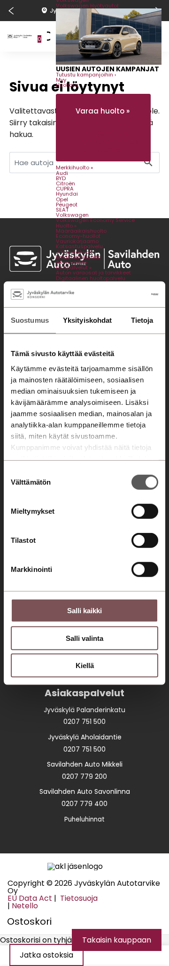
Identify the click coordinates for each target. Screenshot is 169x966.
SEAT (62, 209)
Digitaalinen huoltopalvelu (90, 278)
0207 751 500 (84, 721)
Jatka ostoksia (46, 955)
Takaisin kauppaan (116, 940)
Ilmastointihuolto (78, 257)
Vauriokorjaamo (77, 241)
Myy (61, 80)
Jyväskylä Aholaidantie (85, 737)
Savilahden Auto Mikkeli (85, 764)
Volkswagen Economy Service (95, 220)
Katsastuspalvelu (79, 246)
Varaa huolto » (103, 111)
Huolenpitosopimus (103, 141)
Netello (25, 905)
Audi (62, 173)
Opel (62, 199)
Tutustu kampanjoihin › (86, 74)
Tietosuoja (78, 898)
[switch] (144, 511)
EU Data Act (30, 898)
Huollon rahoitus (98, 133)
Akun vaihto (71, 262)
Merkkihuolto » (74, 167)
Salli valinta (84, 638)
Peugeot (66, 204)
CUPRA (65, 188)
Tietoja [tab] (142, 320)
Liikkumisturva (94, 150)
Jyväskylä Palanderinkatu (84, 710)
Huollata (67, 85)
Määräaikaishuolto (81, 231)
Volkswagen (72, 215)
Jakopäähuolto (76, 252)
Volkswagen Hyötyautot (87, 5)
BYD (61, 178)
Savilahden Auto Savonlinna (84, 791)
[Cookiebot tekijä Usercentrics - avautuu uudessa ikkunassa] (119, 294)
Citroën (65, 183)
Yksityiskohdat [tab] (87, 320)
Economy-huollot (78, 236)
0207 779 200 (84, 776)
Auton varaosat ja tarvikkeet (93, 272)
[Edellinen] (11, 11)
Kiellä (85, 665)
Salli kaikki (84, 611)
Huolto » (66, 225)
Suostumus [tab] (30, 320)
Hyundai (67, 194)
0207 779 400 (84, 803)
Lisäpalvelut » (74, 267)
